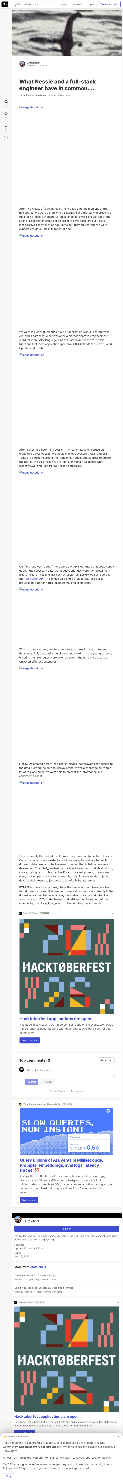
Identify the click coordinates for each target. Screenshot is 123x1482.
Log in (90, 4)
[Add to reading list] (6, 127)
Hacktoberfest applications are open (55, 1018)
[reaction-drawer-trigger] (6, 103)
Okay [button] (8, 1476)
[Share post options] (6, 148)
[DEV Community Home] (5, 4)
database (64, 95)
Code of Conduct (58, 1091)
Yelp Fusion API (34, 578)
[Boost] (6, 137)
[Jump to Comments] (6, 115)
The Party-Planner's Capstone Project (35, 1277)
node (52, 95)
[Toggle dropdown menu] (112, 913)
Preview (47, 1081)
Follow (67, 1228)
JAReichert (33, 62)
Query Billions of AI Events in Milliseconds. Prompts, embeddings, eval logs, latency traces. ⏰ (61, 1165)
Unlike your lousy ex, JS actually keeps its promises (43, 1289)
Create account (109, 4)
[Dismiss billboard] (118, 1436)
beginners (26, 95)
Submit (32, 1081)
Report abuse (77, 1091)
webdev (40, 95)
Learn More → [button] (30, 1040)
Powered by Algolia (70, 4)
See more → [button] (29, 1200)
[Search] (14, 4)
